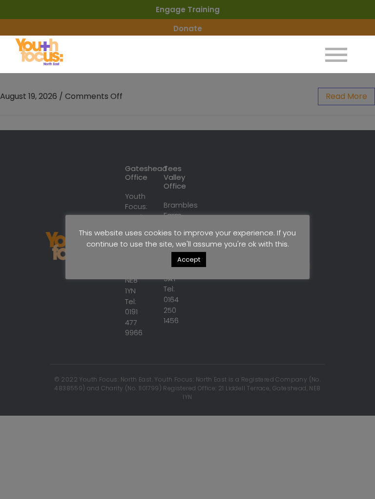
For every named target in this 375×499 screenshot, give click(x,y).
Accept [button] (188, 259)
